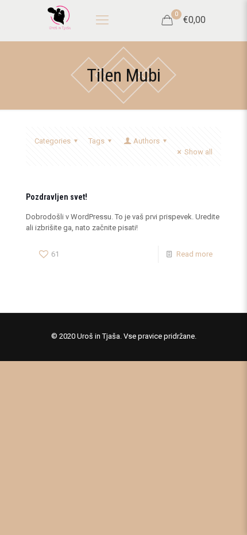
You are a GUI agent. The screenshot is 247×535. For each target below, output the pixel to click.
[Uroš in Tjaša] (59, 17)
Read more (194, 254)
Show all (198, 152)
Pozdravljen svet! (56, 196)
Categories (52, 141)
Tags (96, 141)
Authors (146, 141)
